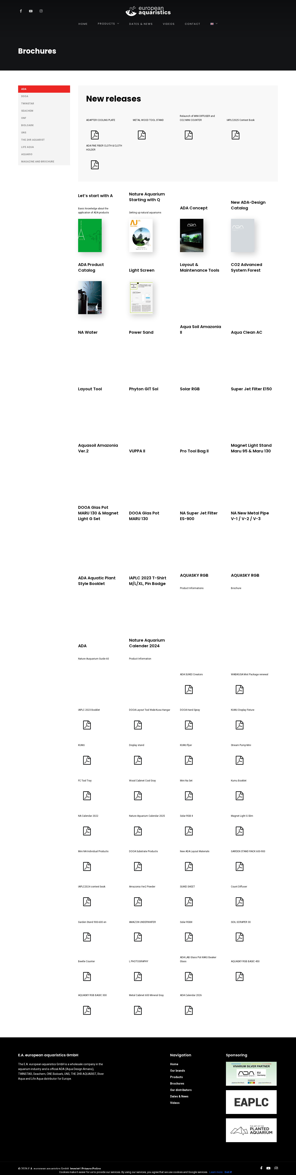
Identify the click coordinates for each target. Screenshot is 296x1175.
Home (174, 1064)
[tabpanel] (174, 554)
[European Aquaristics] (148, 11)
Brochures (177, 1083)
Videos (175, 1102)
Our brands (177, 1070)
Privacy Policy (91, 1168)
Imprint (75, 1168)
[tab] (44, 89)
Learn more (216, 1172)
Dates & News (179, 1096)
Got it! (228, 1172)
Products (176, 1077)
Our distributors (181, 1090)
